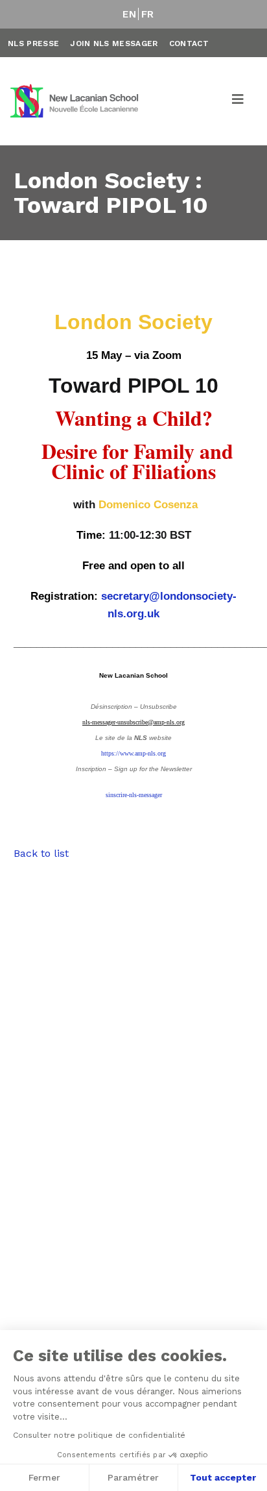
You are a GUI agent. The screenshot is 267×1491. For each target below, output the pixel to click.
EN (129, 14)
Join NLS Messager (113, 43)
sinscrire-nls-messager (134, 794)
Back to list (41, 853)
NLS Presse (33, 43)
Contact (189, 43)
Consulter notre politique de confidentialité (99, 1435)
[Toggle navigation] (238, 101)
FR (147, 14)
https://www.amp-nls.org (133, 753)
